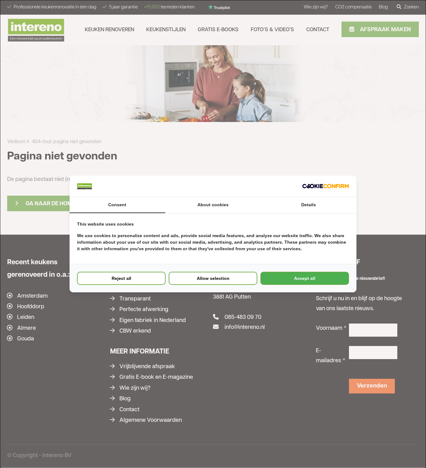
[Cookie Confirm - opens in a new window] (325, 186)
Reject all (121, 278)
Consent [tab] (117, 204)
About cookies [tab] (213, 204)
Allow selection (213, 278)
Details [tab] (308, 204)
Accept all (304, 278)
